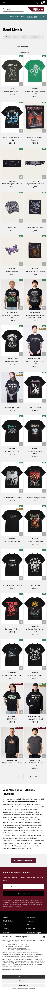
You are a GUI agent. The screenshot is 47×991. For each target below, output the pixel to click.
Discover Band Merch (23, 860)
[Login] (37, 3)
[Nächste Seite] (36, 776)
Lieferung (6, 929)
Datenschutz (30, 929)
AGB (27, 925)
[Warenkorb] (42, 3)
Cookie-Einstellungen (33, 933)
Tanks (24, 37)
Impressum (30, 921)
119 (31, 776)
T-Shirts (7, 37)
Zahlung (5, 925)
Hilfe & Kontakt (8, 921)
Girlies (16, 37)
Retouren (6, 933)
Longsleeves (34, 37)
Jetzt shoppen (32, 17)
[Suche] (18, 9)
